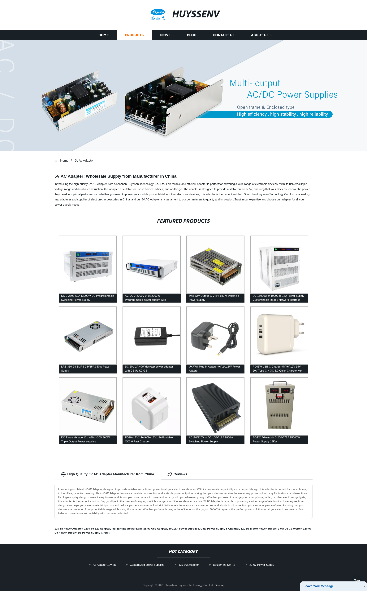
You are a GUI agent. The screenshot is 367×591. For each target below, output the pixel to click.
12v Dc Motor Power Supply (258, 528)
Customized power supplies (147, 564)
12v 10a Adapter (189, 564)
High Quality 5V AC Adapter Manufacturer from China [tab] (110, 474)
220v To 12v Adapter (97, 528)
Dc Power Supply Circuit (94, 532)
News (165, 35)
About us (260, 35)
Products (134, 35)
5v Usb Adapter (157, 528)
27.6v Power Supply (261, 564)
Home (103, 35)
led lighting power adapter (129, 528)
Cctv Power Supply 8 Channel (220, 528)
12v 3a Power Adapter (68, 528)
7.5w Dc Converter (289, 528)
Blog (191, 35)
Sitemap (219, 585)
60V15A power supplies (184, 528)
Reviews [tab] (180, 474)
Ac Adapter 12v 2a (104, 564)
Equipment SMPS (224, 564)
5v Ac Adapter (84, 160)
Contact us (224, 35)
